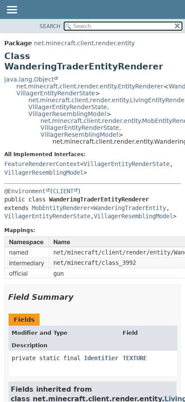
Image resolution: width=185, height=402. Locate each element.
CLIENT (63, 191)
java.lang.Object (29, 79)
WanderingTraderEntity (130, 207)
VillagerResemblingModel (67, 113)
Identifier (101, 358)
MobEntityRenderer (61, 207)
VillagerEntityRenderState (55, 93)
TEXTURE (135, 358)
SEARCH (50, 26)
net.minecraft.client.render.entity (84, 43)
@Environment (25, 191)
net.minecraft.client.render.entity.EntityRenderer (89, 86)
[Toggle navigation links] (11, 10)
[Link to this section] (79, 297)
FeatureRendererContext (42, 163)
